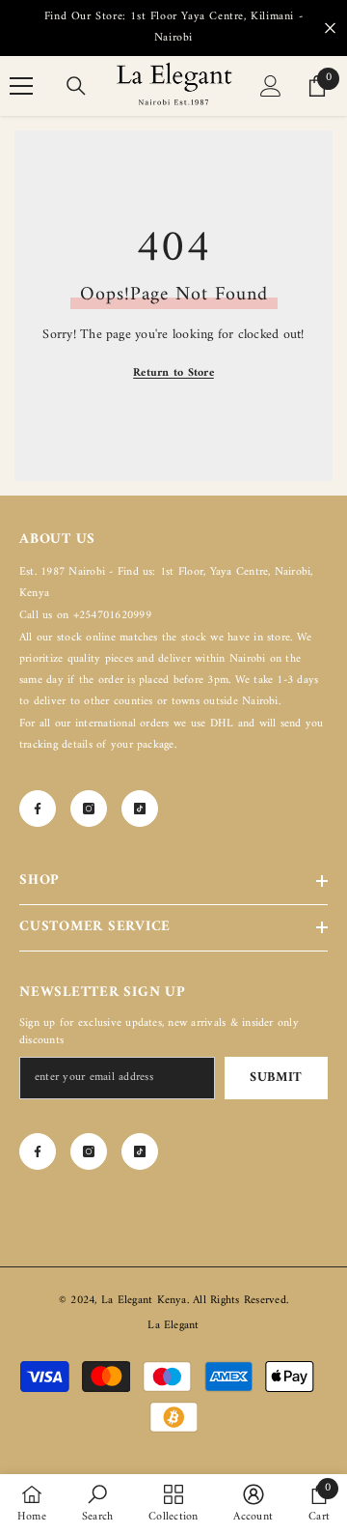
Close (330, 28)
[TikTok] (139, 808)
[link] (97, 1504)
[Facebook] (37, 808)
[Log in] (270, 86)
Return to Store (173, 373)
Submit (276, 1077)
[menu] (21, 86)
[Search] (76, 86)
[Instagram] (88, 808)
